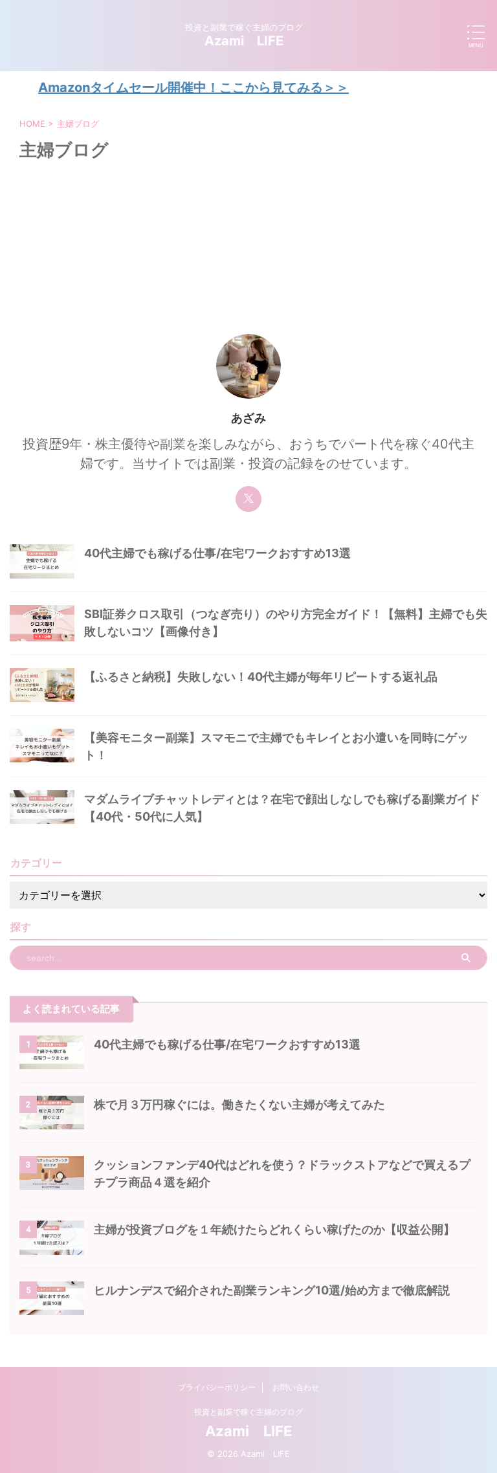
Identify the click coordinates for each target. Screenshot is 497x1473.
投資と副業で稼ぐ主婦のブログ (248, 1412)
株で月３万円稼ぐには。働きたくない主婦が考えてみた (239, 1104)
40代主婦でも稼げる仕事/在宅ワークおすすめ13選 (217, 553)
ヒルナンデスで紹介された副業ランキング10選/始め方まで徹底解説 (272, 1290)
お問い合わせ (295, 1387)
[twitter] (248, 499)
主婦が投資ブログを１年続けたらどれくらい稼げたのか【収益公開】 (274, 1229)
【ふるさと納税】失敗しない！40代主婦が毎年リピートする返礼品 (260, 676)
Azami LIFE (243, 41)
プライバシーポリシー (217, 1387)
